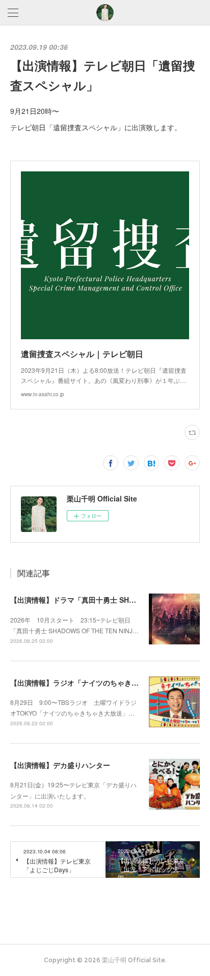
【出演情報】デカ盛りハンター (60, 765)
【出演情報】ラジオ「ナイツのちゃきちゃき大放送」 (95, 682)
